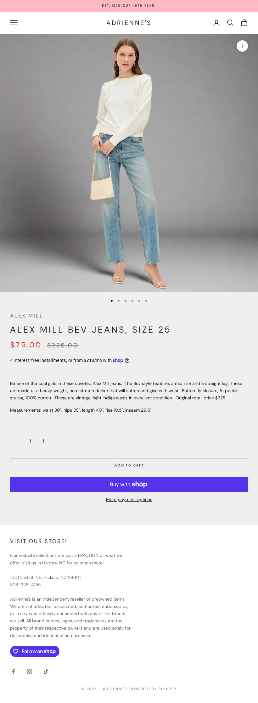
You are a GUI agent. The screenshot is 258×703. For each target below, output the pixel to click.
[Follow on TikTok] (46, 671)
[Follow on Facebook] (13, 671)
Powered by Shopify (153, 689)
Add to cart (129, 465)
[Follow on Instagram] (29, 671)
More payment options (129, 499)
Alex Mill (26, 315)
